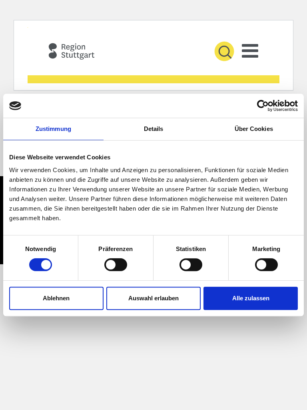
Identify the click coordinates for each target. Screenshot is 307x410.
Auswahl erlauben (153, 298)
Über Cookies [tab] (254, 128)
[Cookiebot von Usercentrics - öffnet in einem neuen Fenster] (263, 106)
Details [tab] (153, 128)
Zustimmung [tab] (53, 128)
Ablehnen (56, 298)
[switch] (114, 264)
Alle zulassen (250, 298)
